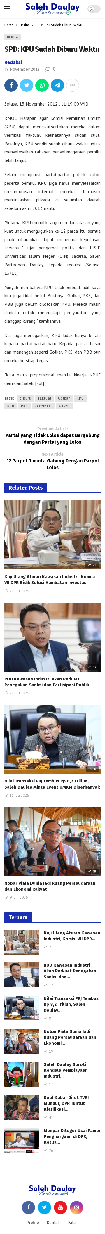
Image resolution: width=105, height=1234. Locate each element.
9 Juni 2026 (19, 897)
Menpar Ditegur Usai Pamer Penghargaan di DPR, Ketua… (72, 1136)
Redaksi (13, 62)
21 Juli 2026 (19, 591)
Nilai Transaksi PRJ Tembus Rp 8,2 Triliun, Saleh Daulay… (71, 1004)
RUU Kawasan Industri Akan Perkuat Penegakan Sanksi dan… (70, 970)
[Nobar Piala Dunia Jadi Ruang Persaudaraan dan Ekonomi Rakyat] (52, 841)
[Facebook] (28, 1207)
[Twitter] (44, 1207)
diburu (26, 398)
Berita (12, 37)
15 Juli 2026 (19, 795)
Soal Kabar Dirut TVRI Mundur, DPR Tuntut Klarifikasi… (66, 1103)
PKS (24, 406)
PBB (10, 406)
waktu (64, 406)
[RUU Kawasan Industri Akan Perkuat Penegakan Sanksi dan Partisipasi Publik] (52, 637)
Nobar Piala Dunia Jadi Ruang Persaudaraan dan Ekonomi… (70, 1037)
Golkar (64, 398)
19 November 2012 (21, 69)
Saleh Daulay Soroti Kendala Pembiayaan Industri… (66, 1070)
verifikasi (43, 406)
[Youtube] (60, 1207)
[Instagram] (76, 1207)
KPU (80, 398)
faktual (44, 398)
